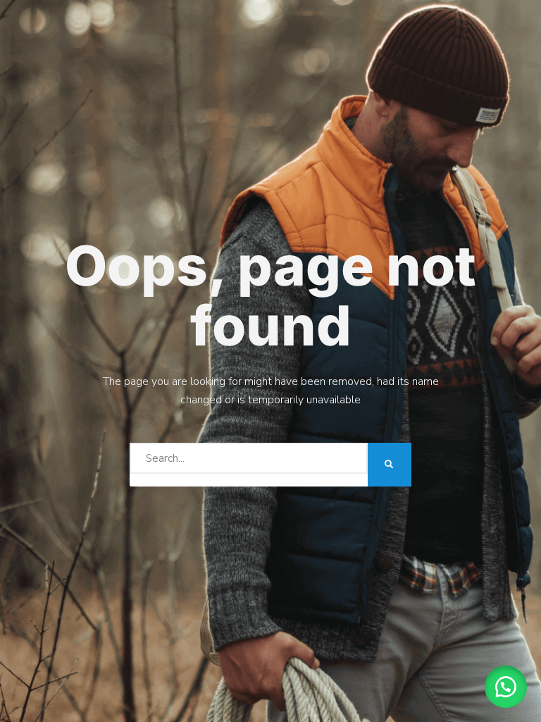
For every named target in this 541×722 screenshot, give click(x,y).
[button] (506, 687)
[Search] (389, 465)
